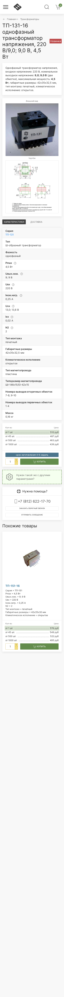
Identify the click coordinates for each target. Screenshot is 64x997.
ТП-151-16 (12, 585)
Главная (11, 19)
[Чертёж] (32, 186)
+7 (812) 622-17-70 (34, 501)
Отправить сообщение (32, 515)
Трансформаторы (29, 19)
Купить (41, 461)
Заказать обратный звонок (32, 508)
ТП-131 (9, 234)
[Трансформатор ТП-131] (32, 129)
